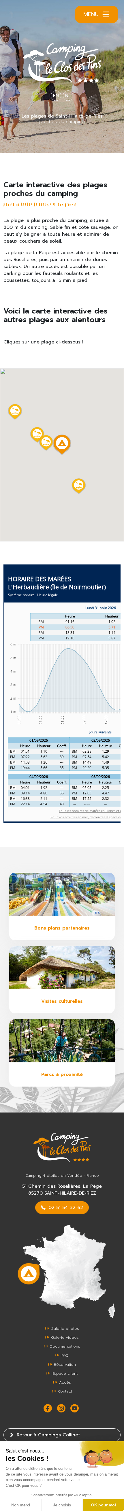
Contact (64, 1391)
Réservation (64, 1364)
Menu (91, 14)
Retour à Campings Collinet (47, 1434)
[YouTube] (75, 1408)
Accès (64, 1382)
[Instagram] (62, 1408)
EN (56, 95)
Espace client (64, 1373)
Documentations (64, 1346)
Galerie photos (64, 1328)
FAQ (64, 1355)
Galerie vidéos (64, 1337)
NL (68, 95)
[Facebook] (49, 1408)
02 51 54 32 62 (65, 1207)
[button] (46, 443)
